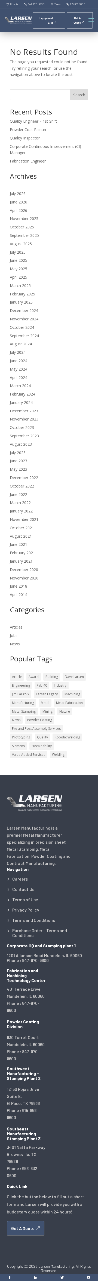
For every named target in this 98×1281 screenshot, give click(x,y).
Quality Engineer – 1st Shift (33, 121)
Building (51, 676)
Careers (20, 879)
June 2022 (18, 494)
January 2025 (21, 302)
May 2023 (18, 469)
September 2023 (24, 435)
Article (17, 676)
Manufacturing (23, 702)
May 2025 (18, 268)
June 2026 (18, 202)
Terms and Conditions (33, 920)
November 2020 (24, 578)
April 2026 (18, 210)
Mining (47, 711)
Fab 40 (42, 685)
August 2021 (21, 536)
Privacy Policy (25, 909)
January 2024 (21, 402)
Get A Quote (77, 20)
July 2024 (18, 352)
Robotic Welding (67, 737)
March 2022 (20, 502)
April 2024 (18, 377)
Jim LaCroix (20, 694)
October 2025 (22, 227)
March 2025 (20, 285)
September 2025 (24, 235)
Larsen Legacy (47, 694)
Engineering (21, 685)
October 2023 (22, 427)
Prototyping (21, 737)
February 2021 (22, 552)
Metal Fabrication (69, 702)
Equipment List (46, 20)
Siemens (18, 746)
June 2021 (18, 544)
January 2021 (21, 561)
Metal (45, 702)
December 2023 (24, 410)
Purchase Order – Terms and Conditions (39, 933)
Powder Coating (39, 720)
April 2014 (18, 594)
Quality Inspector (25, 138)
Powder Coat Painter (28, 129)
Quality (42, 737)
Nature (64, 711)
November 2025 (24, 218)
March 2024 (20, 385)
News (15, 643)
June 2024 (18, 360)
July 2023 (18, 452)
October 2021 (22, 527)
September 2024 (24, 335)
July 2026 (18, 193)
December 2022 (24, 477)
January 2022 (21, 511)
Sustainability (42, 746)
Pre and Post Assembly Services (36, 728)
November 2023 (24, 419)
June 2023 (18, 460)
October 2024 (22, 327)
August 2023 (21, 444)
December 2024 (24, 310)
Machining (72, 694)
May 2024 (18, 369)
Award (34, 676)
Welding (58, 754)
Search (79, 94)
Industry (60, 685)
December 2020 (24, 569)
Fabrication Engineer (28, 161)
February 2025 (22, 294)
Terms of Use (25, 899)
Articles (16, 627)
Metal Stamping (24, 711)
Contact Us (23, 889)
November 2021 (24, 519)
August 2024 (21, 343)
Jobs (13, 635)
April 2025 (18, 277)
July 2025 (18, 252)
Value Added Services (28, 754)
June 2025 (18, 260)
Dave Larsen (74, 676)
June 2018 (18, 586)
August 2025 (21, 243)
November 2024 (24, 318)
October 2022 (22, 486)
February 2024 (22, 394)
